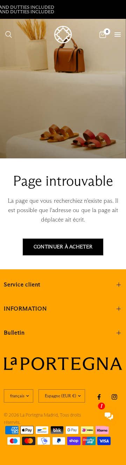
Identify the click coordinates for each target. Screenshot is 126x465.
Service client (22, 284)
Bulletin (14, 332)
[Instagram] (114, 397)
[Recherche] (8, 34)
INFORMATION (25, 308)
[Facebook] (99, 397)
